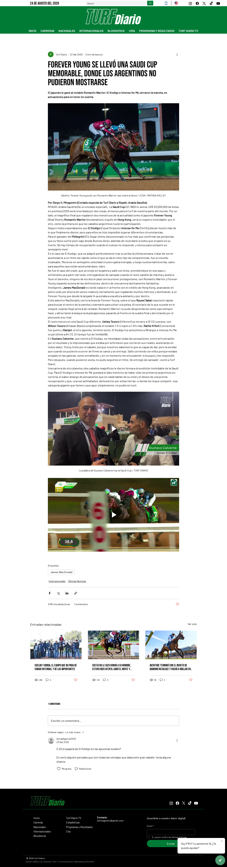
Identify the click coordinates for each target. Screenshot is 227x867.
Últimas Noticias (77, 581)
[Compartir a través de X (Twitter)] (58, 593)
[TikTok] (211, 3)
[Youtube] (218, 3)
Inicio (37, 818)
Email (150, 826)
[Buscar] (150, 3)
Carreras (38, 822)
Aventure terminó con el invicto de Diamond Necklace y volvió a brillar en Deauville (170, 667)
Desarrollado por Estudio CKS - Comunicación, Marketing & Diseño (60, 861)
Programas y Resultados (79, 827)
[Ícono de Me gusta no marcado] (58, 769)
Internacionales (57, 581)
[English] (176, 3)
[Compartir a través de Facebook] (49, 593)
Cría (68, 831)
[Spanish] (166, 3)
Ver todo (192, 623)
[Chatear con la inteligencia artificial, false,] (220, 860)
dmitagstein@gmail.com (110, 820)
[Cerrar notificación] (221, 841)
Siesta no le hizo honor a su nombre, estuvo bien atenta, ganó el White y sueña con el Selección (111, 667)
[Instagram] (190, 3)
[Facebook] (197, 3)
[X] (204, 3)
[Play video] (113, 428)
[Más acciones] (177, 54)
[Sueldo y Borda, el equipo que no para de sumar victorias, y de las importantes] (56, 645)
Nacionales (40, 827)
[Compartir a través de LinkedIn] (67, 593)
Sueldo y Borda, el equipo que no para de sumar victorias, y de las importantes (56, 667)
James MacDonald (61, 572)
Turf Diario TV (73, 818)
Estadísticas (73, 822)
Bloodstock (40, 835)
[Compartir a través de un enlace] (75, 593)
